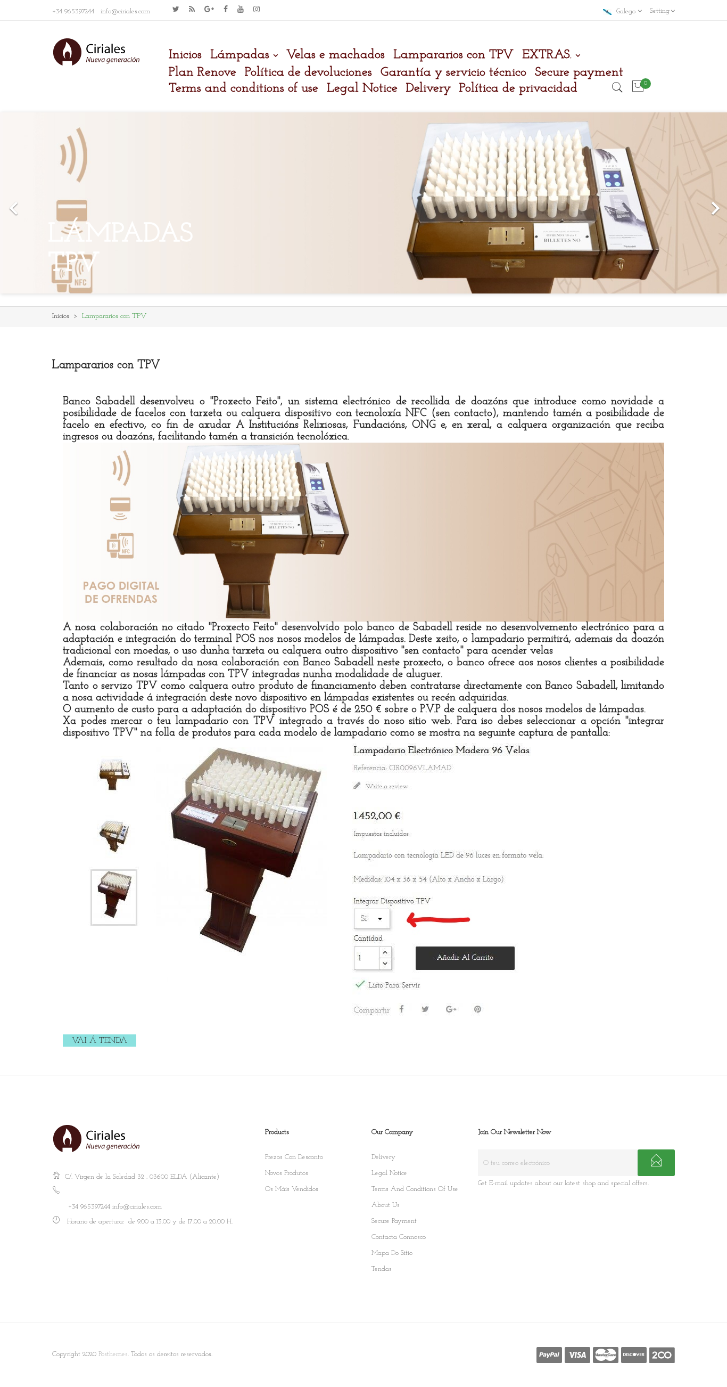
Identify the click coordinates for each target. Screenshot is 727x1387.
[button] (54, 202)
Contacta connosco (398, 1237)
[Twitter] (175, 9)
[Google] (192, 9)
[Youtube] (240, 9)
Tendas (381, 1269)
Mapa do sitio (391, 1253)
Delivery (383, 1157)
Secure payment (394, 1221)
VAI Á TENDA (99, 1041)
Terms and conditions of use (414, 1189)
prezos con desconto (294, 1157)
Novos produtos (286, 1173)
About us (385, 1205)
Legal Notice (389, 1173)
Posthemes (113, 1354)
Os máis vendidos (291, 1189)
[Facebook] (226, 9)
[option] (363, 202)
